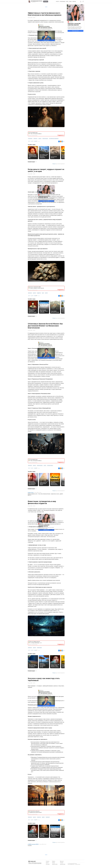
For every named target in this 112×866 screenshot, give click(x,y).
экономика (30, 172)
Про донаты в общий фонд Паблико (33, 169)
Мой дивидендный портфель (36, 1)
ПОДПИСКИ (74, 1)
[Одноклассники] (60, 15)
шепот (46, 326)
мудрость (39, 326)
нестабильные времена (53, 172)
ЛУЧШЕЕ (70, 1)
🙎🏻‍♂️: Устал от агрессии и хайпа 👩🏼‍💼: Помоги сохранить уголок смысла (36, 321)
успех (44, 12)
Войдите (54, 37)
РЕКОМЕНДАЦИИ (62, 1)
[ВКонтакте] (59, 15)
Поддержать (45, 1)
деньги (34, 12)
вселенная (39, 12)
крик (43, 326)
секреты (47, 12)
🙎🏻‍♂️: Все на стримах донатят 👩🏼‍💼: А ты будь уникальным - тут (35, 676)
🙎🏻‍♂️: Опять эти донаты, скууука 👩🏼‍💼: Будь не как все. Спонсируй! (34, 7)
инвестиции (39, 681)
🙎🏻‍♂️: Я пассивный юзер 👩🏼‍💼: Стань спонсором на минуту (34, 167)
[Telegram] (62, 15)
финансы (30, 12)
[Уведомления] (81, 1)
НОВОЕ (67, 1)
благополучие (45, 172)
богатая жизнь (50, 499)
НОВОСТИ (57, 1)
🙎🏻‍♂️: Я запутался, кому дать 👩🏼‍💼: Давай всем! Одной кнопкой (34, 845)
